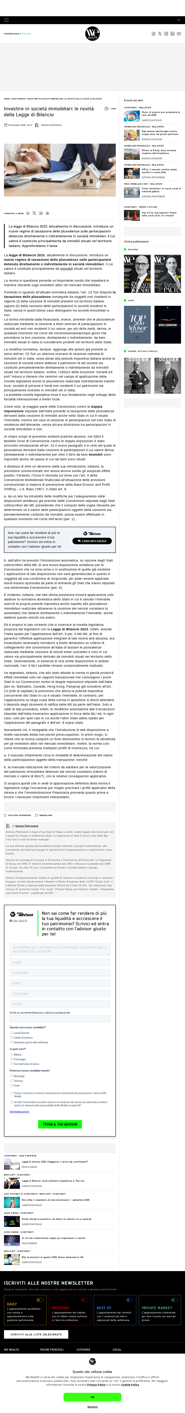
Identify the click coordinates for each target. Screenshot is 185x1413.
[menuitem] (12, 34)
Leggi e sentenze (27, 1156)
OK (92, 1397)
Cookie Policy (130, 1384)
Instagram (166, 34)
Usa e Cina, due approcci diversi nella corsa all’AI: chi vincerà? (159, 214)
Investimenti (19, 99)
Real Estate (145, 107)
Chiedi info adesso (94, 541)
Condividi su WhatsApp (48, 213)
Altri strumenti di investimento (21, 1194)
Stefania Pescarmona (153, 177)
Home (7, 99)
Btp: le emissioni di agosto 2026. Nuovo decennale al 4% (52, 1257)
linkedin (172, 34)
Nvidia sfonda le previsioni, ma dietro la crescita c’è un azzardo (57, 1219)
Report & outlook (148, 207)
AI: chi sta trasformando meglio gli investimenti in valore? (53, 1238)
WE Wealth (92, 33)
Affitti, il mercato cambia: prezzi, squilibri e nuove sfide (159, 171)
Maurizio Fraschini (152, 139)
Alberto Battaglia (32, 1186)
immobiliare (46, 815)
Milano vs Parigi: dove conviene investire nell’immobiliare (159, 152)
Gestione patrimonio (19, 815)
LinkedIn (41, 213)
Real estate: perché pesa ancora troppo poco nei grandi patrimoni (160, 132)
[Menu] (7, 20)
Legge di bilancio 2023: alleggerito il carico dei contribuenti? (55, 1161)
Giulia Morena (29, 1243)
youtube (179, 34)
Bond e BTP (9, 1175)
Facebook (153, 34)
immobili (66, 268)
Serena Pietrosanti (51, 125)
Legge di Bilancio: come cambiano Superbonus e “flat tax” (53, 1180)
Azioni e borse (11, 1213)
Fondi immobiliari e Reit (136, 184)
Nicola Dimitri (29, 1167)
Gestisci (92, 1406)
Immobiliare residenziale (137, 127)
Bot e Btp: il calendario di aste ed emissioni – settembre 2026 (55, 1200)
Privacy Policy (96, 1384)
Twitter (34, 213)
